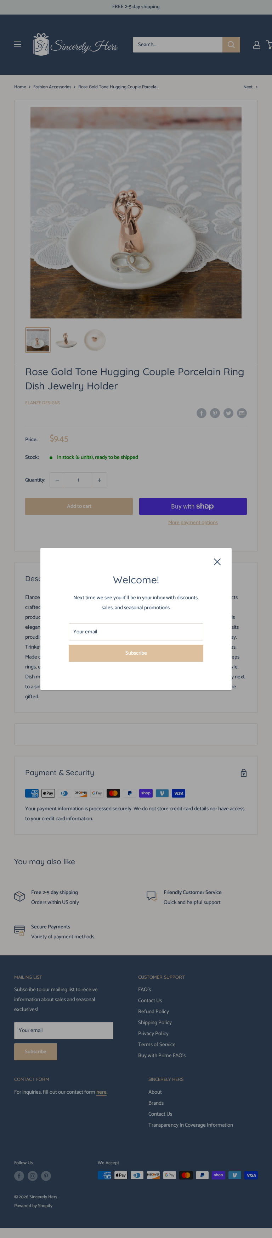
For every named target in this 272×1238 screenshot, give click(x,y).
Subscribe (136, 653)
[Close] (217, 561)
